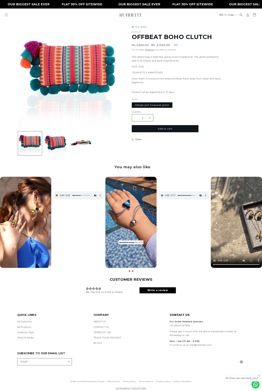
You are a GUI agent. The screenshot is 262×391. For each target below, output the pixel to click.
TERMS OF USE (102, 332)
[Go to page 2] (132, 271)
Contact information (182, 381)
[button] (6, 15)
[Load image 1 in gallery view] (30, 143)
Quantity (136, 112)
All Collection (24, 321)
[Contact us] (255, 384)
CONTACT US (101, 327)
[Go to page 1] (129, 271)
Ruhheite (81, 381)
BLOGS (98, 343)
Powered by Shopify (95, 381)
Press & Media (25, 337)
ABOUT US (100, 321)
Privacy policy (129, 381)
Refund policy (113, 381)
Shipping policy (163, 381)
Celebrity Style (25, 332)
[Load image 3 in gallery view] (81, 143)
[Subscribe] (68, 361)
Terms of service (146, 381)
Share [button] (138, 139)
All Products (24, 327)
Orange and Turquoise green (152, 105)
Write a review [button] (157, 290)
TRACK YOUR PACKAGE (107, 337)
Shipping (149, 49)
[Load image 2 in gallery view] (55, 143)
